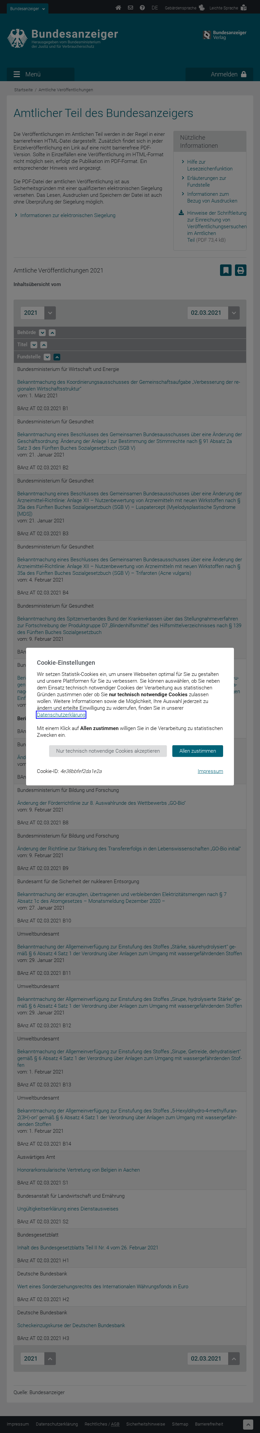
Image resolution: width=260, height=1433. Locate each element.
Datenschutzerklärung (61, 715)
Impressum (210, 771)
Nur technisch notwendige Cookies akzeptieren (108, 751)
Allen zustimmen (197, 751)
